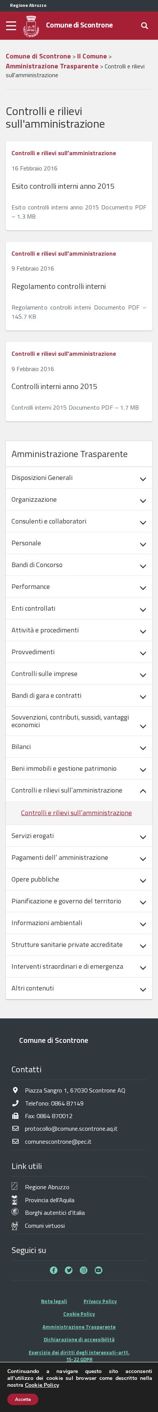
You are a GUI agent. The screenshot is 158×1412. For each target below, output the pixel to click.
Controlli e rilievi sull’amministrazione (67, 790)
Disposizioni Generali (42, 477)
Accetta (23, 1399)
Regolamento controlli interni (59, 286)
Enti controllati (33, 608)
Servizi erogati (33, 835)
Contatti (26, 1069)
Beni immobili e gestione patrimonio (64, 768)
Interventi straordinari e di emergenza (67, 966)
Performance (31, 586)
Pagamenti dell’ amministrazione (60, 857)
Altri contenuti (33, 988)
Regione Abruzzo (47, 1187)
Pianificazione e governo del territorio (66, 901)
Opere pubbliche (35, 879)
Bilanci (21, 746)
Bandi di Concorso (37, 564)
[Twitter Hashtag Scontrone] (68, 1270)
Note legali (54, 1301)
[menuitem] (79, 478)
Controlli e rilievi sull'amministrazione (64, 152)
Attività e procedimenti (45, 630)
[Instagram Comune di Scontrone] (83, 1270)
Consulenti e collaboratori (49, 521)
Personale (26, 543)
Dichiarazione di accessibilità (79, 1339)
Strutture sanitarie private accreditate (67, 944)
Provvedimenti (33, 652)
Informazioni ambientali (47, 923)
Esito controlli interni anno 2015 (63, 186)
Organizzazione (34, 499)
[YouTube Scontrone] (98, 1270)
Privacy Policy (100, 1301)
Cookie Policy (79, 1314)
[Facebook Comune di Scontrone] (54, 1270)
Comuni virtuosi (45, 1225)
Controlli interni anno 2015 (54, 386)
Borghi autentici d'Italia (55, 1212)
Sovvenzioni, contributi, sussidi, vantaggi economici (70, 721)
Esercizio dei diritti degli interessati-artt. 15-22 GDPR (79, 1356)
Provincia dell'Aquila (49, 1199)
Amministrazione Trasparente (79, 1327)
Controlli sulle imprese (44, 673)
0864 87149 (67, 1103)
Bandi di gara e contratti (46, 695)
